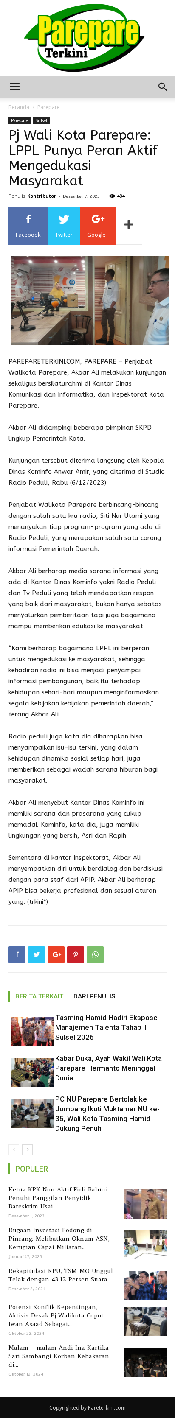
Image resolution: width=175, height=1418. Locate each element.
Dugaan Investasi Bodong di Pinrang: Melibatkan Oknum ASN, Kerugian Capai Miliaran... (59, 1238)
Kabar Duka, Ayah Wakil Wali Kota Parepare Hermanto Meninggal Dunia (108, 1068)
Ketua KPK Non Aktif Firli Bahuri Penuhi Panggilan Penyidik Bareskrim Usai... (58, 1198)
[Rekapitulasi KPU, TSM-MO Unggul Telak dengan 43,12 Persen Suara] (144, 1285)
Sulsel (41, 120)
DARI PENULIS (94, 996)
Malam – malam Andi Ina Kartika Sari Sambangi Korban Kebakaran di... (58, 1356)
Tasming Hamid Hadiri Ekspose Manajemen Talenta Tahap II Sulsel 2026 (106, 1027)
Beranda (18, 107)
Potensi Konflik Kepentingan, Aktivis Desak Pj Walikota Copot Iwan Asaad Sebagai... (56, 1315)
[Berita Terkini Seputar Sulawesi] (87, 38)
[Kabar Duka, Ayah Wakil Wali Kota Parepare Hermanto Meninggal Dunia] (29, 1072)
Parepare (48, 107)
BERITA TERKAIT (39, 996)
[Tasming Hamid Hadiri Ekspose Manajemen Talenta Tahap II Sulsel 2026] (29, 1031)
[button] (163, 87)
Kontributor (41, 196)
